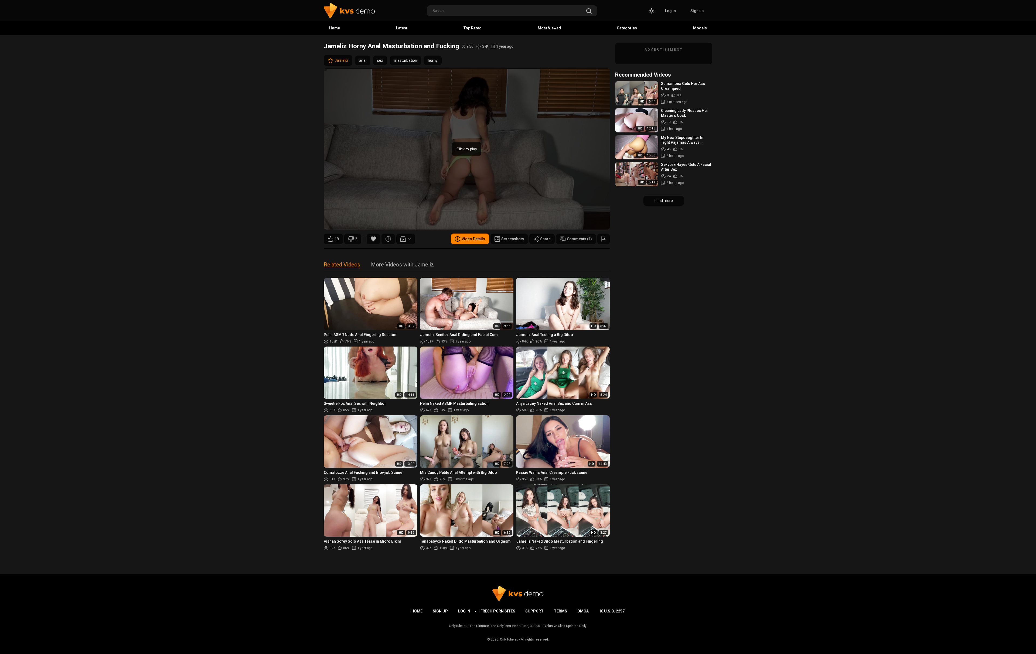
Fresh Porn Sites (497, 611)
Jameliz (341, 60)
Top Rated (472, 28)
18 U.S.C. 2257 (612, 611)
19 (337, 239)
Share (545, 239)
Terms (560, 611)
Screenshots (512, 239)
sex (380, 60)
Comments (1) (579, 239)
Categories (627, 28)
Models (700, 28)
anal (362, 60)
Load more (664, 200)
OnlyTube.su (509, 639)
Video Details (473, 239)
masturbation (405, 60)
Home (334, 28)
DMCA (583, 611)
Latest (401, 28)
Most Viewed (549, 28)
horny (433, 60)
